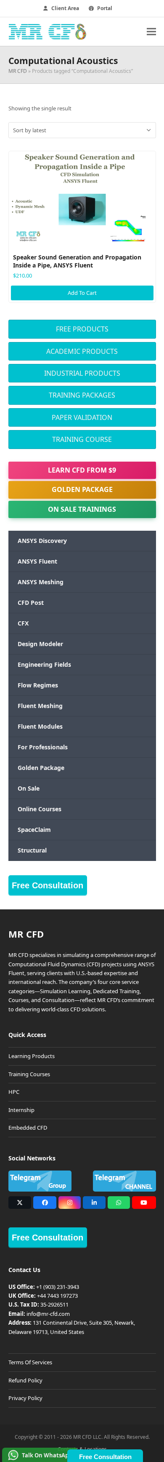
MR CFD (17, 71)
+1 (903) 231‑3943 (57, 1287)
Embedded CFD (27, 1127)
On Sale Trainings (82, 509)
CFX (23, 623)
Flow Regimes (38, 685)
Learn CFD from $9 (82, 470)
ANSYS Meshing (40, 582)
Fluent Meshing (40, 706)
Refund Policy (25, 1380)
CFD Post (31, 603)
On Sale (29, 788)
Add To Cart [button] (82, 293)
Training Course (82, 439)
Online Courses (39, 809)
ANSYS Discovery (42, 541)
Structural (32, 850)
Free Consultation (47, 885)
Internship (21, 1110)
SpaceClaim (34, 830)
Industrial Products (82, 373)
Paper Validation (82, 417)
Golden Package (82, 489)
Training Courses (29, 1074)
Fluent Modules (40, 726)
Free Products (82, 329)
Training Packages (82, 395)
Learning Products (31, 1056)
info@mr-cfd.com (48, 1314)
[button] (151, 31)
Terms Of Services (30, 1362)
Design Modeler (40, 644)
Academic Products (82, 351)
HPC (13, 1092)
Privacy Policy (25, 1398)
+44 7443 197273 (57, 1295)
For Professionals (43, 747)
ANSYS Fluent (37, 561)
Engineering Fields (44, 664)
